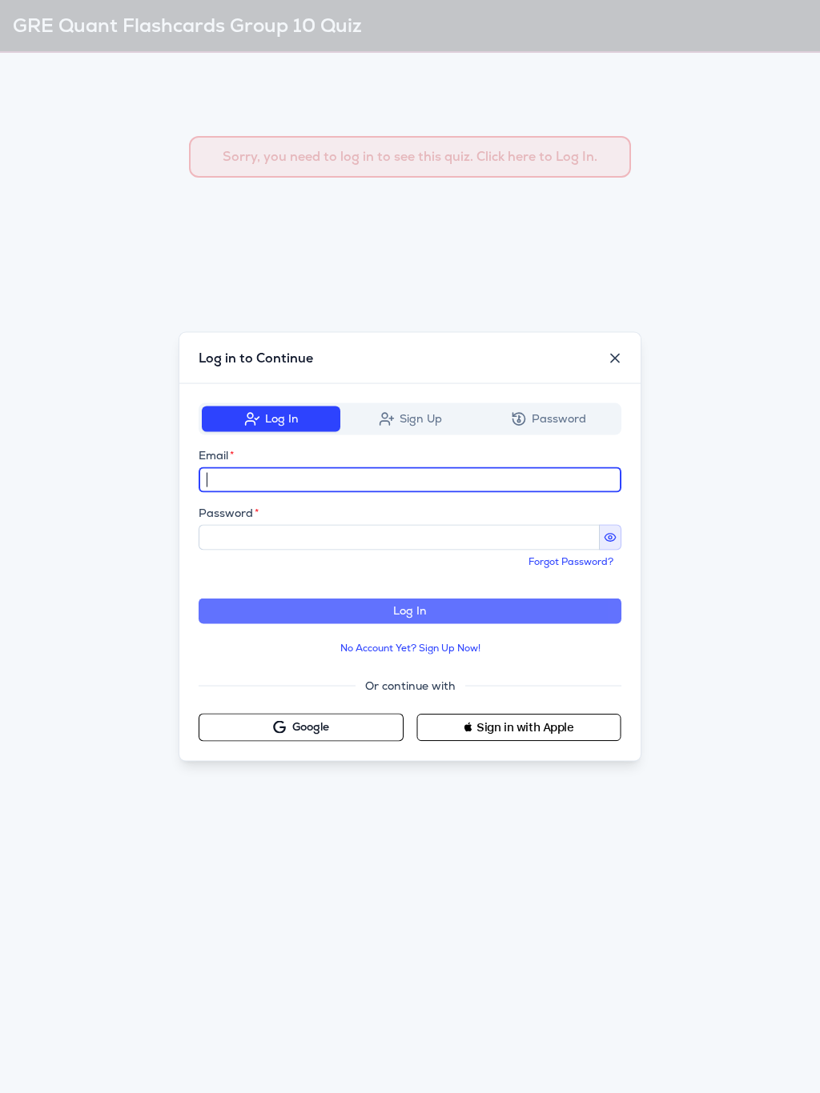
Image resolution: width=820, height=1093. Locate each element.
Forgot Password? (571, 561)
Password (226, 513)
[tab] (271, 419)
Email (213, 455)
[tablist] (410, 419)
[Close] (615, 358)
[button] (518, 727)
